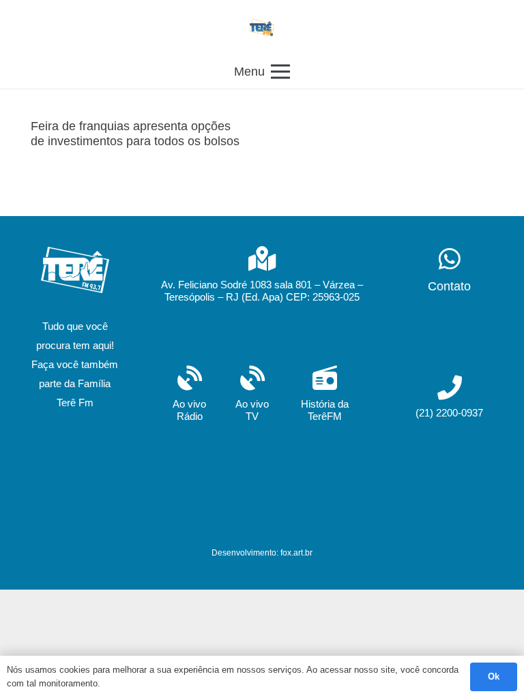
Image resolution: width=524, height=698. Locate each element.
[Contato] (449, 260)
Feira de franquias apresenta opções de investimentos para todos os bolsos (135, 133)
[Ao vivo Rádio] (189, 379)
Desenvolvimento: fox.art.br (262, 553)
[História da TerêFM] (324, 379)
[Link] (262, 27)
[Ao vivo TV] (252, 379)
